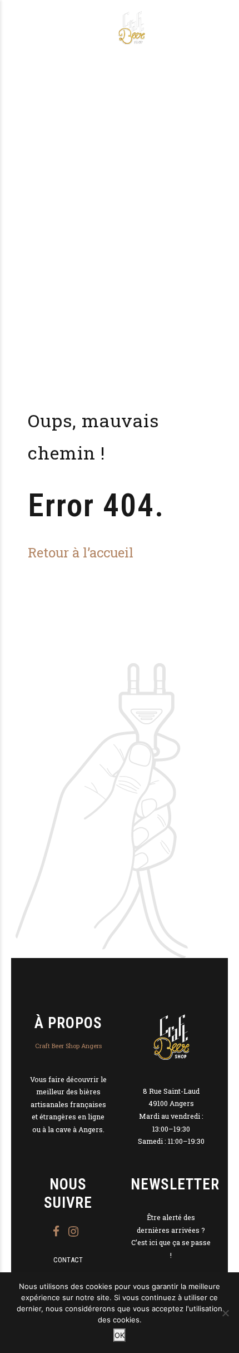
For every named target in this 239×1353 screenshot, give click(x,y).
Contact (68, 1260)
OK (119, 1335)
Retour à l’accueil (80, 552)
